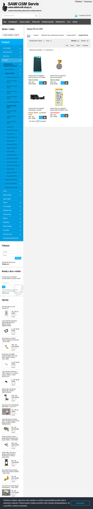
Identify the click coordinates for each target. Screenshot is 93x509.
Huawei (36, 35)
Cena (47, 41)
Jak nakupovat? (13, 22)
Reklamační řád (60, 22)
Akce (72, 45)
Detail (13, 316)
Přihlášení (78, 1)
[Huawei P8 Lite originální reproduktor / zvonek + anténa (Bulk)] (37, 106)
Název (40, 41)
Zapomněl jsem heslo (8, 262)
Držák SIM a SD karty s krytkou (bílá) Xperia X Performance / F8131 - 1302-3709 (9, 455)
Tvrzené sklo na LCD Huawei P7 (8, 307)
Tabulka (83, 41)
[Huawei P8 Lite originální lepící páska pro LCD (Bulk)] (37, 74)
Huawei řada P (71, 35)
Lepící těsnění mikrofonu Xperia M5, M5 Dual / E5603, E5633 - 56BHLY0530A (9, 323)
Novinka (85, 45)
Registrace (88, 1)
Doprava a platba (25, 22)
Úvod (4, 22)
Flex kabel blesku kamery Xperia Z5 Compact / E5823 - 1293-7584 (10, 471)
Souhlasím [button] (80, 503)
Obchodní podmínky (47, 22)
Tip (67, 45)
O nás (68, 22)
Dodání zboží (36, 22)
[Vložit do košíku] (45, 83)
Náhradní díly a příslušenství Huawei (52, 35)
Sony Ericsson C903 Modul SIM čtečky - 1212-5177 (10, 405)
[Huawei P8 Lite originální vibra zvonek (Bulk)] (59, 74)
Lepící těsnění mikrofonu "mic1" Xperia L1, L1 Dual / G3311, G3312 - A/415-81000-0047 (10, 374)
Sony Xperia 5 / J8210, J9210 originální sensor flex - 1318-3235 (10, 340)
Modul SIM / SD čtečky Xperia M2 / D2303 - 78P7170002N (9, 390)
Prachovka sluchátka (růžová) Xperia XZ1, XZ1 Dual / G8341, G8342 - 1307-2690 (9, 356)
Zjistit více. (5, 293)
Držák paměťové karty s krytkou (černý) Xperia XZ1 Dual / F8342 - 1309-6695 (10, 438)
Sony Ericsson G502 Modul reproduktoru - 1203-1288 (10, 486)
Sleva (78, 45)
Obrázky (74, 41)
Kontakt (75, 22)
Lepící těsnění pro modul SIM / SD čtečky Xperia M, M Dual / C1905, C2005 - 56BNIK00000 (10, 421)
